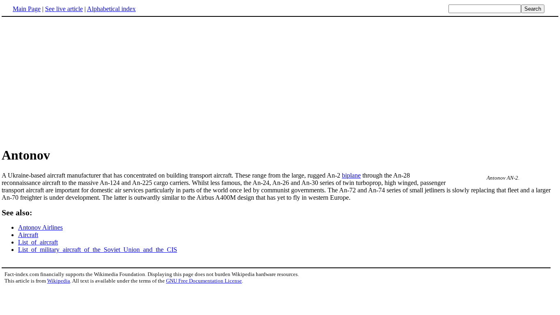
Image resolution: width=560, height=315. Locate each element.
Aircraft (28, 234)
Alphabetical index (111, 8)
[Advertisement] (70, 81)
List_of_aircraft (38, 242)
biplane (351, 175)
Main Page (27, 8)
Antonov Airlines (40, 227)
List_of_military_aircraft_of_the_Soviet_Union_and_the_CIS (97, 249)
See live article (64, 8)
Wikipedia (58, 281)
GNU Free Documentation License (204, 281)
